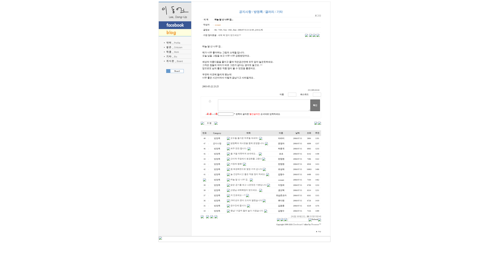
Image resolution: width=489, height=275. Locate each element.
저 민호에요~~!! (238, 195)
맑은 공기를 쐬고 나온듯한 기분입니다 (248, 185)
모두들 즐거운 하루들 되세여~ (245, 138)
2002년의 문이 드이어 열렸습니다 (246, 200)
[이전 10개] (296, 216)
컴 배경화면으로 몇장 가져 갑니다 (246, 169)
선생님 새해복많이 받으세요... (245, 190)
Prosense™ (316, 224)
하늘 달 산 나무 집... (240, 180)
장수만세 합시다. (238, 206)
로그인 (318, 16)
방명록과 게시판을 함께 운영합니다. (247, 143)
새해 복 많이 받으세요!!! (229, 35)
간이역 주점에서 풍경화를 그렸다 (246, 159)
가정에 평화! (236, 164)
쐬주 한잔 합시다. (239, 148)
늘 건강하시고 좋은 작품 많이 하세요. (248, 174)
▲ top (318, 231)
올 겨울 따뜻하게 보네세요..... (244, 154)
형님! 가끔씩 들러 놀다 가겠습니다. (247, 211)
